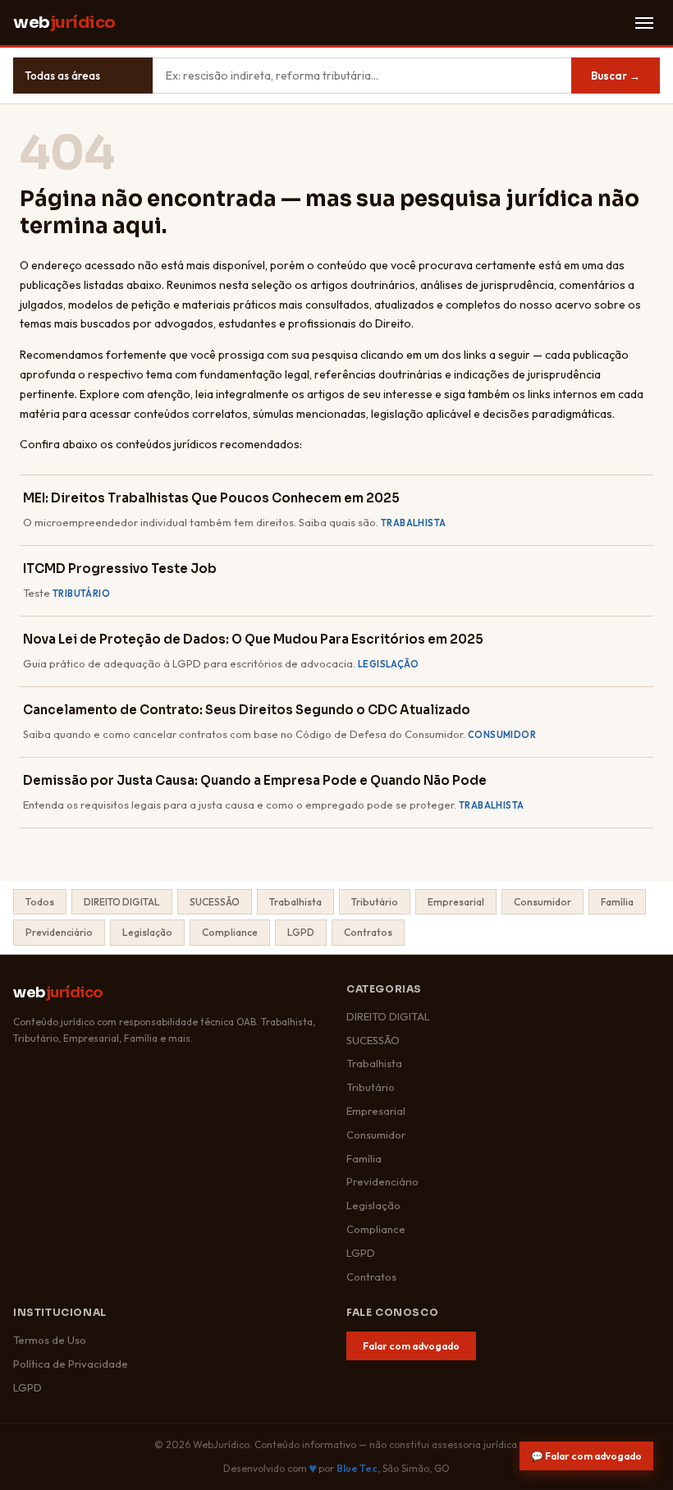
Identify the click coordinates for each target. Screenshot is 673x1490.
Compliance (230, 932)
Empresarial (456, 902)
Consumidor (542, 902)
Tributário (374, 902)
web (64, 22)
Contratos (368, 932)
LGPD (300, 932)
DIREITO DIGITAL (122, 902)
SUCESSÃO (215, 902)
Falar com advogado (411, 1346)
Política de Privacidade (70, 1363)
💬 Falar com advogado (586, 1456)
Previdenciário (59, 932)
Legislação (147, 932)
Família (617, 902)
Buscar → (615, 75)
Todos (39, 902)
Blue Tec (357, 1468)
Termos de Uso (49, 1339)
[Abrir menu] (644, 23)
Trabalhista (295, 902)
